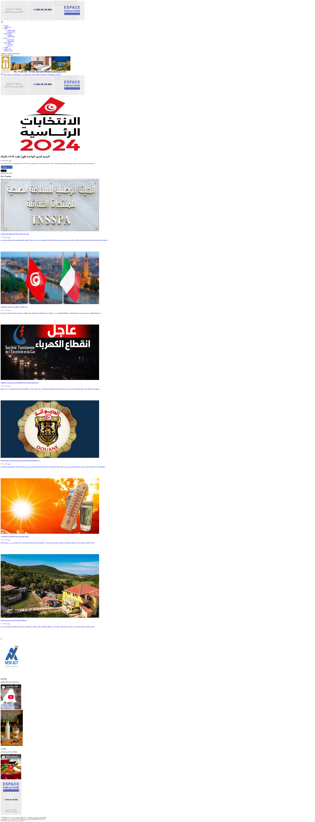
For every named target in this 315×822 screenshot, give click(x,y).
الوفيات (6, 47)
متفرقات (9, 35)
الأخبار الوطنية (11, 32)
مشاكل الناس (11, 36)
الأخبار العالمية (11, 30)
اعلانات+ (24, 74)
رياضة (5, 38)
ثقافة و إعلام (7, 42)
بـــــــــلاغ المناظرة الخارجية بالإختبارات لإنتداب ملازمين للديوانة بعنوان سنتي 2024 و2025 (20, 460)
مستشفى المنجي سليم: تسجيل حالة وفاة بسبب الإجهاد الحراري (15, 536)
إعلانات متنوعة (31, 74)
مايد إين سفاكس (8, 50)
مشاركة (5, 167)
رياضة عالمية (10, 39)
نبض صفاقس (7, 27)
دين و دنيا (9, 46)
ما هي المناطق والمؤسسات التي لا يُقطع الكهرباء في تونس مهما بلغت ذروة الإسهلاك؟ (20, 382)
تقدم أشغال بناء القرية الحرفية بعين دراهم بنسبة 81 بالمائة (13, 620)
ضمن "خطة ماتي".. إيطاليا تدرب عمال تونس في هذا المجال (14, 306)
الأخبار (5, 28)
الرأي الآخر (10, 44)
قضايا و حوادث (8, 33)
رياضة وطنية (10, 41)
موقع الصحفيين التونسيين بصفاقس (10, 53)
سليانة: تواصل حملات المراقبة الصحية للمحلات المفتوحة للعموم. (15, 233)
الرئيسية (6, 25)
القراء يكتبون (7, 49)
